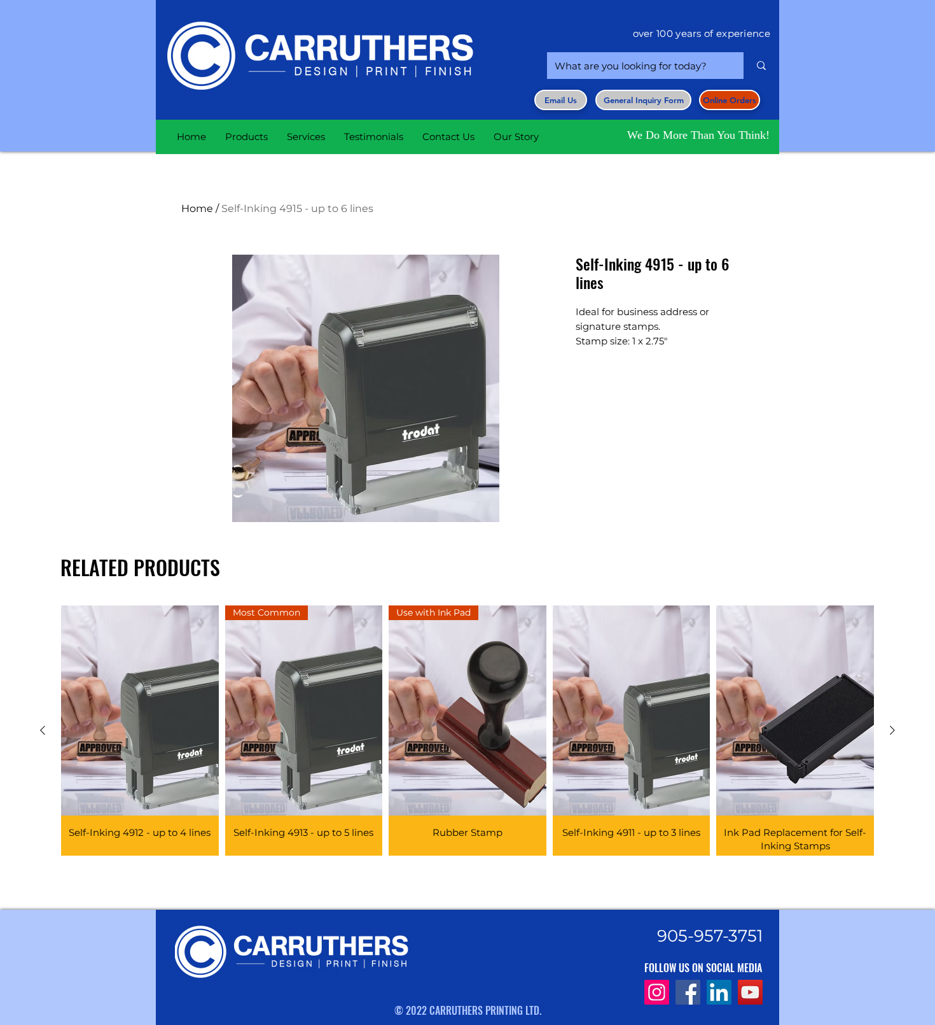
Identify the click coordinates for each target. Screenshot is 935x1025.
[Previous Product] (42, 730)
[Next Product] (892, 730)
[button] (643, 100)
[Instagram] (656, 992)
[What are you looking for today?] (761, 65)
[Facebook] (687, 992)
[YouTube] (750, 992)
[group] (467, 730)
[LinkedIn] (719, 992)
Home (197, 208)
